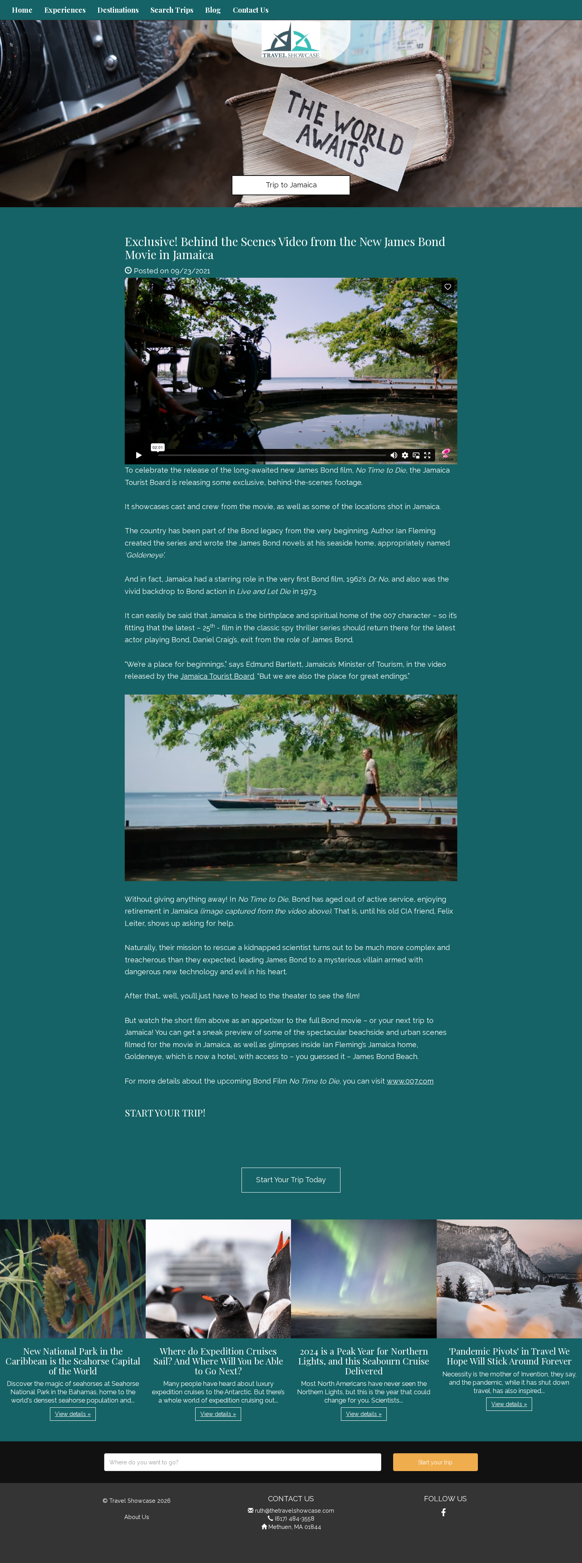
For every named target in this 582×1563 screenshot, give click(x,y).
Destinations (118, 10)
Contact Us (250, 10)
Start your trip (435, 1462)
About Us (136, 1516)
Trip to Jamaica (291, 185)
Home (22, 10)
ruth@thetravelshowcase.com (294, 1510)
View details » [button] (73, 1414)
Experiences (65, 10)
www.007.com (410, 1081)
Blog (213, 10)
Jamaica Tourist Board (217, 676)
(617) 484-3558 (294, 1518)
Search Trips (171, 10)
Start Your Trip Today (291, 1180)
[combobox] (242, 1462)
